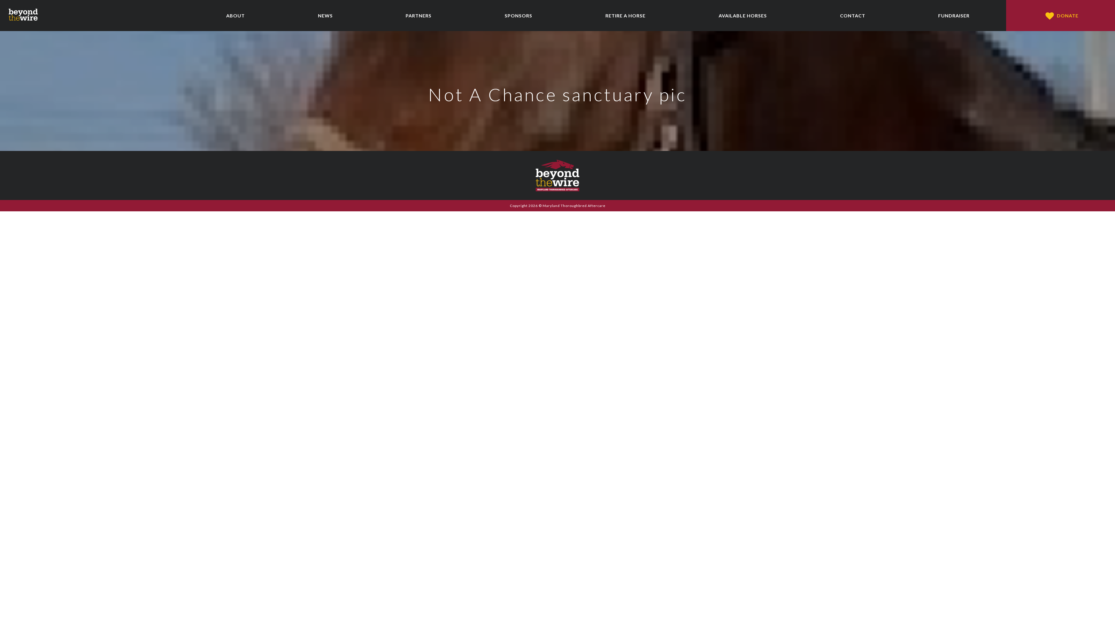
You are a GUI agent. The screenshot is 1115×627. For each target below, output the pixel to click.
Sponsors (518, 15)
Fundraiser (954, 15)
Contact (852, 15)
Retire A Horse (625, 15)
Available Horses (743, 15)
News (325, 15)
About (235, 15)
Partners (418, 15)
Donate (1067, 15)
